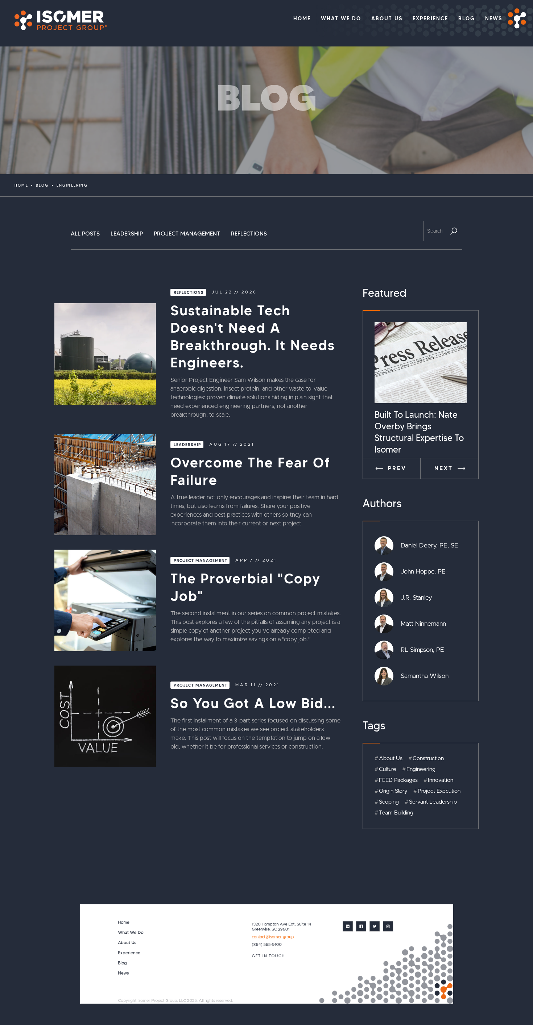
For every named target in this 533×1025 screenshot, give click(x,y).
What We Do (131, 932)
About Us (127, 942)
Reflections (249, 233)
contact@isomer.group (273, 937)
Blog (42, 185)
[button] (392, 468)
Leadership (127, 233)
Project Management (187, 233)
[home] (57, 20)
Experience (129, 952)
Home (21, 185)
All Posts (85, 233)
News (123, 973)
